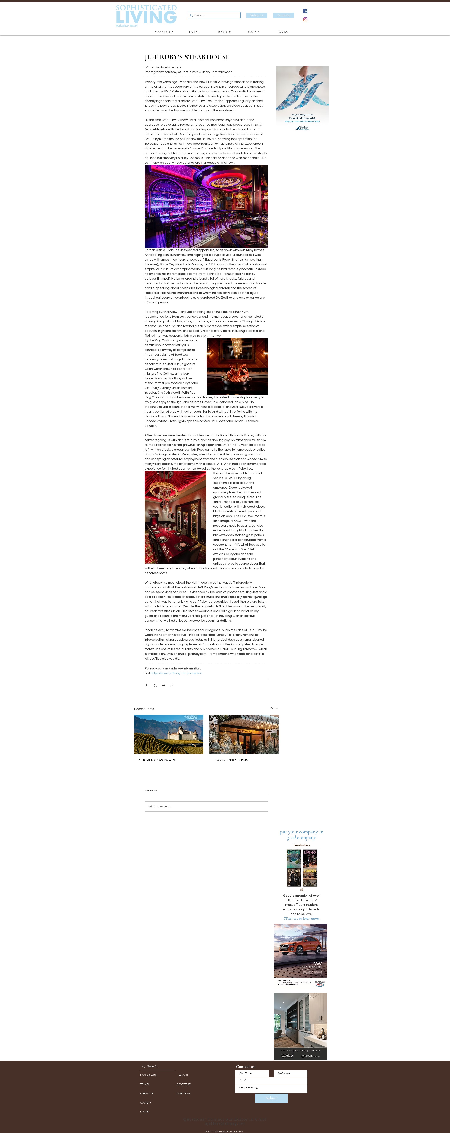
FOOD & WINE (149, 1075)
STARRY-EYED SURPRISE (231, 760)
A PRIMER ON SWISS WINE (157, 760)
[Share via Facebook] (146, 685)
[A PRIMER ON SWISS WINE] (168, 734)
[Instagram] (305, 19)
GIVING (144, 1111)
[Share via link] (172, 685)
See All (275, 708)
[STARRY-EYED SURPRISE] (244, 734)
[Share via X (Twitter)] (155, 685)
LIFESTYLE (146, 1093)
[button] (302, 100)
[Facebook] (305, 11)
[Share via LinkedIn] (163, 685)
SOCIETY (145, 1102)
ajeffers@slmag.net (225, 1123)
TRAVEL (144, 1084)
